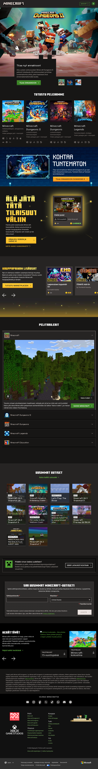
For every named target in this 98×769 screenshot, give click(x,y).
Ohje (49, 726)
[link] (27, 702)
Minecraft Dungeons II (33, 718)
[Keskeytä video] (8, 396)
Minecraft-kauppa (53, 718)
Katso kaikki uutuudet (48, 477)
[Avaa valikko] (93, 4)
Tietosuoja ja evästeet (26, 762)
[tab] (61, 82)
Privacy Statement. (49, 613)
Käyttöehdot (55, 762)
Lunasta (50, 743)
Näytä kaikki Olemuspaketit (17, 246)
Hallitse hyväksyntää (47, 751)
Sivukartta (51, 730)
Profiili (50, 741)
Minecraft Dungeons (32, 720)
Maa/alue (54, 596)
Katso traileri (85, 398)
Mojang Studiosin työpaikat (34, 733)
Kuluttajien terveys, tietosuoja (42, 762)
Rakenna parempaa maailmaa (35, 735)
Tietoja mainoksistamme (27, 765)
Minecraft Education (32, 725)
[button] (85, 612)
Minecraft (30, 716)
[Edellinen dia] (4, 295)
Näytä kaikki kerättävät (11, 650)
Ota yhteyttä (51, 735)
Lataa (49, 733)
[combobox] (71, 600)
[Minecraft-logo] (13, 4)
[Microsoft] (86, 762)
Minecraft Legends (32, 723)
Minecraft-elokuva (32, 737)
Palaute (50, 728)
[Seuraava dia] (13, 295)
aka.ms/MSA (29, 678)
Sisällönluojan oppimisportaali (35, 730)
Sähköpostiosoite (13, 596)
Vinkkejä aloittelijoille (53, 724)
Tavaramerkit (63, 762)
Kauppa (50, 716)
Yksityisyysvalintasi (55, 765)
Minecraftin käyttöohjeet (33, 751)
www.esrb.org (80, 678)
